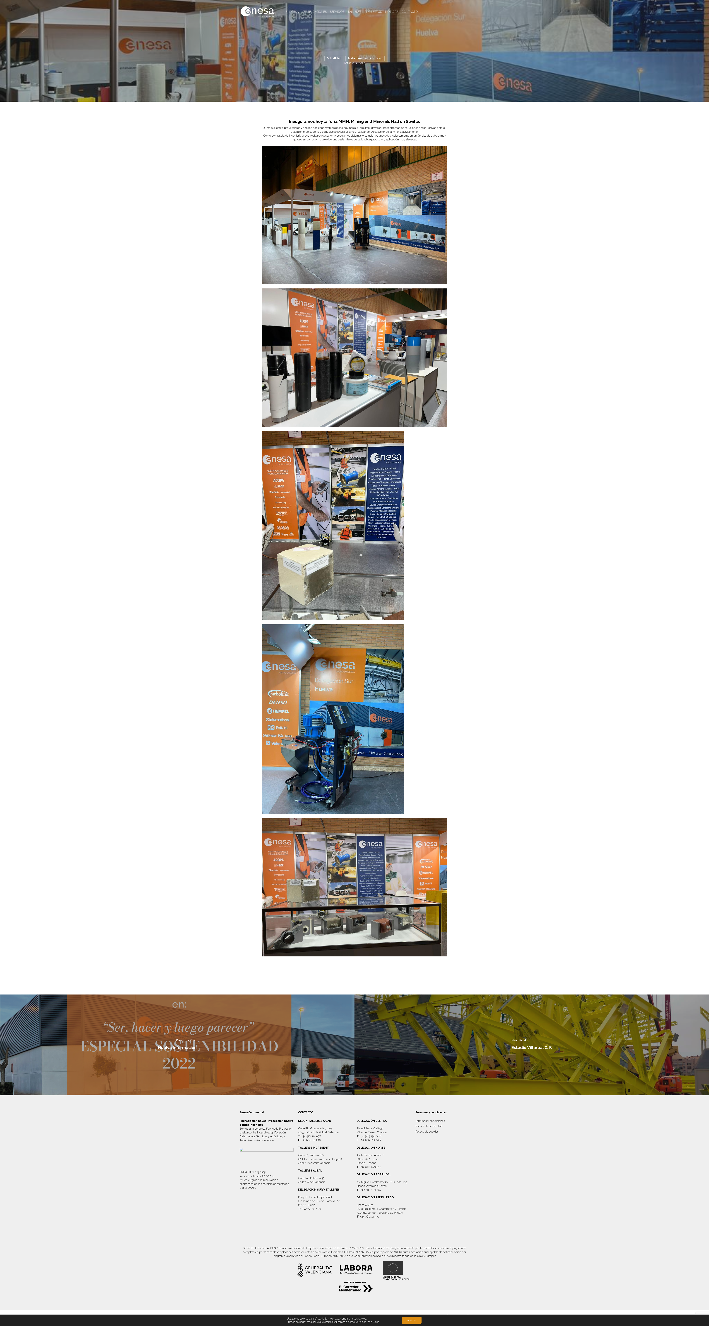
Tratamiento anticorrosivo (365, 58)
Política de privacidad (428, 1126)
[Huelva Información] (177, 1044)
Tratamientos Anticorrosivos (257, 1140)
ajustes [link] (375, 1321)
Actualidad (334, 58)
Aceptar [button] (411, 1320)
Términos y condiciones (430, 1121)
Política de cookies (427, 1131)
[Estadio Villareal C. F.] (531, 1044)
